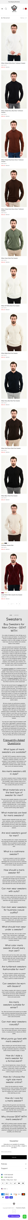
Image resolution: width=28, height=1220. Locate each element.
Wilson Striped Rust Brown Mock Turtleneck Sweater (12, 160)
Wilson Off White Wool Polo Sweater (10, 305)
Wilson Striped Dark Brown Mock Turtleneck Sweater (12, 209)
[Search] (6, 8)
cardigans (19, 685)
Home (10, 615)
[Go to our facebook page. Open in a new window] (2, 1183)
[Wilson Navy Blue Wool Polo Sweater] (14, 379)
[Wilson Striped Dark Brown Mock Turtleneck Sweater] (14, 188)
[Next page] (19, 604)
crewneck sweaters (8, 668)
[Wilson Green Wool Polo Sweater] (14, 237)
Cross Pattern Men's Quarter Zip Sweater (11, 594)
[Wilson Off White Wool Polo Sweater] (14, 284)
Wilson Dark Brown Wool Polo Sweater (11, 448)
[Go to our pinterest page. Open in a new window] (23, 1183)
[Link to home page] (14, 1203)
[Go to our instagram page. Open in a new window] (6, 1183)
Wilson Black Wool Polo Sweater (9, 495)
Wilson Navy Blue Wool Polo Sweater (10, 400)
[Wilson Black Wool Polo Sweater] (14, 474)
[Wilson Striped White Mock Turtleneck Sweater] (14, 42)
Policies (4, 1164)
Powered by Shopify (20, 1207)
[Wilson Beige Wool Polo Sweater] (14, 332)
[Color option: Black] (5, 543)
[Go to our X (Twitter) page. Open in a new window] (10, 1183)
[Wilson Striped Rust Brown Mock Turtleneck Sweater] (14, 138)
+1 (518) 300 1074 (8, 1177)
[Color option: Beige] (5, 592)
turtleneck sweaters (13, 678)
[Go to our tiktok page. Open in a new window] (14, 1183)
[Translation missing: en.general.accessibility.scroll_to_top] (14, 1211)
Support (4, 1168)
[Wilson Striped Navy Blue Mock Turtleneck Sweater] (14, 89)
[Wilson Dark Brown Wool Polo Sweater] (14, 427)
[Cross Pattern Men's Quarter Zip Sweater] (14, 571)
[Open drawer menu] (2, 8)
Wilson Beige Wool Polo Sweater (9, 353)
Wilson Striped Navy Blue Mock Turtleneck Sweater (12, 111)
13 (16, 603)
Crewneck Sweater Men (7, 545)
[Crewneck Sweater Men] (14, 522)
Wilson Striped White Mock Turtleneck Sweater (13, 63)
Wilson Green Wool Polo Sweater (9, 258)
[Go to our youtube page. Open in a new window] (19, 1183)
